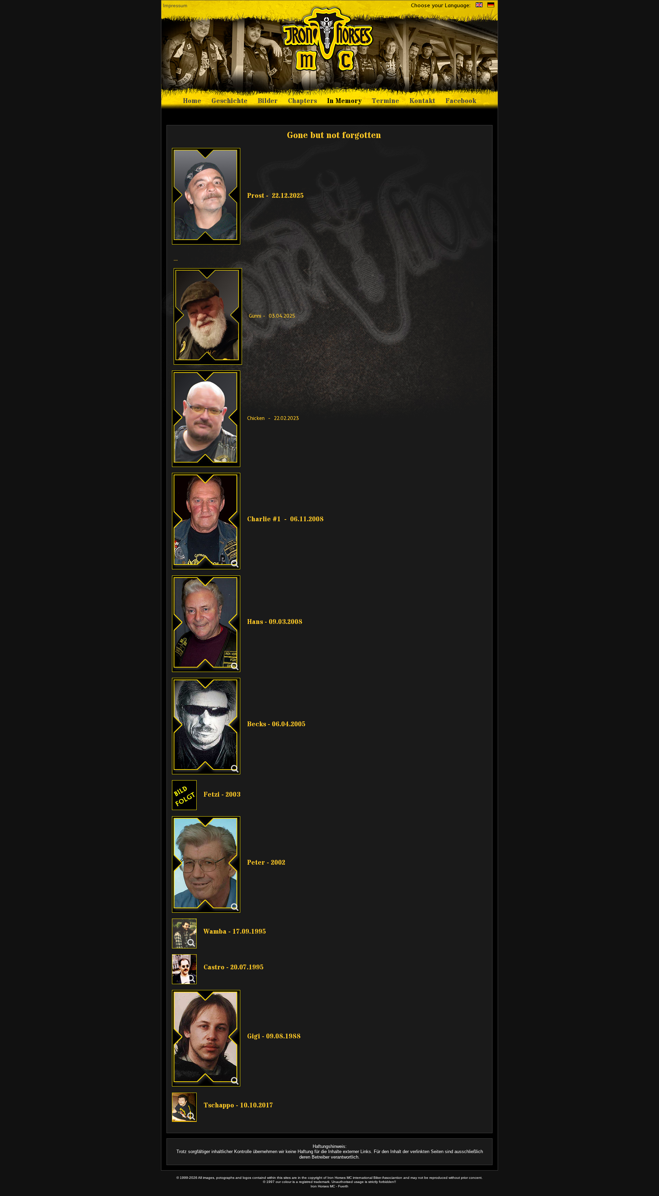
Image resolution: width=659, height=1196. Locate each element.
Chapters (302, 101)
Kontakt (422, 101)
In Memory (344, 101)
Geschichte (229, 101)
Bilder (268, 101)
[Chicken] (208, 418)
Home (192, 101)
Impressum (175, 5)
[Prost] (208, 195)
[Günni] (210, 316)
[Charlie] (206, 521)
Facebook (461, 101)
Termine (385, 101)
